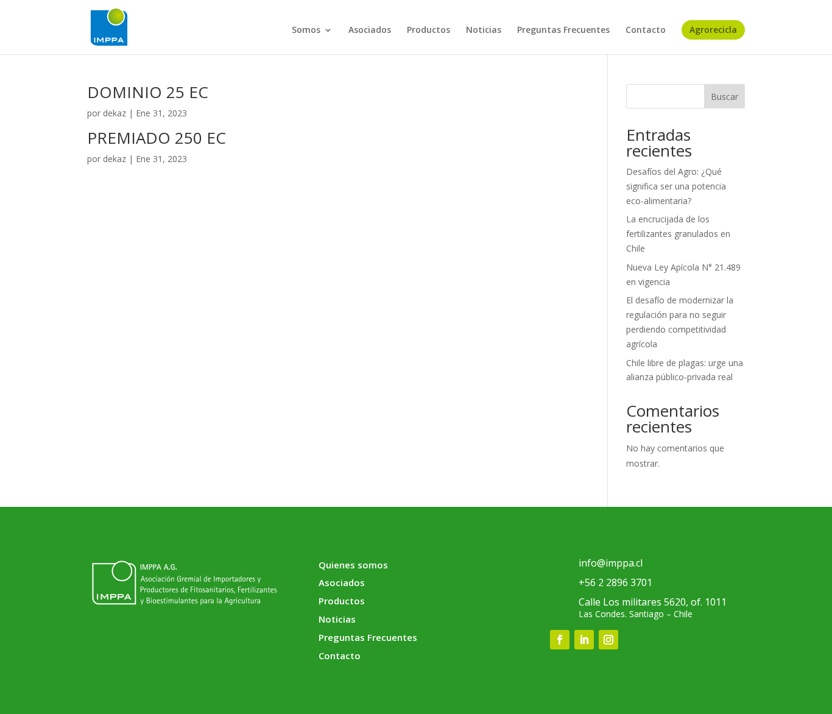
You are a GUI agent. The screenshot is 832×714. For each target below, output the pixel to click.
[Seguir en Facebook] (559, 639)
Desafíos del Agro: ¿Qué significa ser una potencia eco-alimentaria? (676, 186)
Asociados (369, 30)
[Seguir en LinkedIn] (584, 639)
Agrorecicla (713, 29)
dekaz (114, 113)
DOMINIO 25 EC (147, 92)
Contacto (646, 30)
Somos (306, 30)
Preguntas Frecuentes (563, 30)
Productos (428, 30)
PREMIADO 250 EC (156, 138)
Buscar (724, 96)
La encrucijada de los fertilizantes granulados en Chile (678, 233)
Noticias (483, 30)
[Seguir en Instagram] (608, 639)
